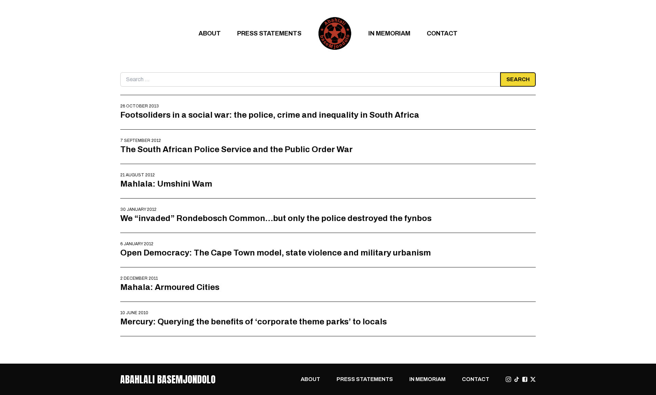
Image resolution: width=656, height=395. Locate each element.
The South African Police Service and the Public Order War (236, 149)
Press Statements (269, 33)
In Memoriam (389, 33)
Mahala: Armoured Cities (169, 287)
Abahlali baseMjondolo (168, 379)
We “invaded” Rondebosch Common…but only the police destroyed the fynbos (276, 218)
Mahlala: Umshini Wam (166, 183)
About (210, 33)
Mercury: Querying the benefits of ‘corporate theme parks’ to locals (253, 321)
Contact (442, 33)
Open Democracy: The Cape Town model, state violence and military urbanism (275, 252)
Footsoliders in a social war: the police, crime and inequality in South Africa (269, 114)
